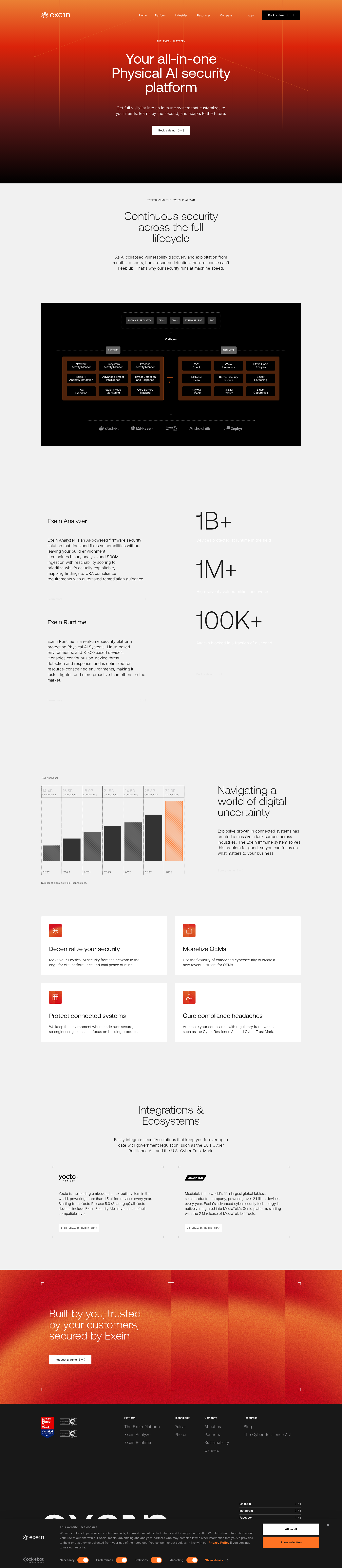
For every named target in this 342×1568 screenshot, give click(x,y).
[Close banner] (328, 1525)
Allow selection (291, 1542)
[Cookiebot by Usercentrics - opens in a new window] (33, 1560)
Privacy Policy (218, 1542)
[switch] (121, 1560)
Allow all (291, 1529)
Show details (214, 1560)
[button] (161, 15)
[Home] (55, 15)
